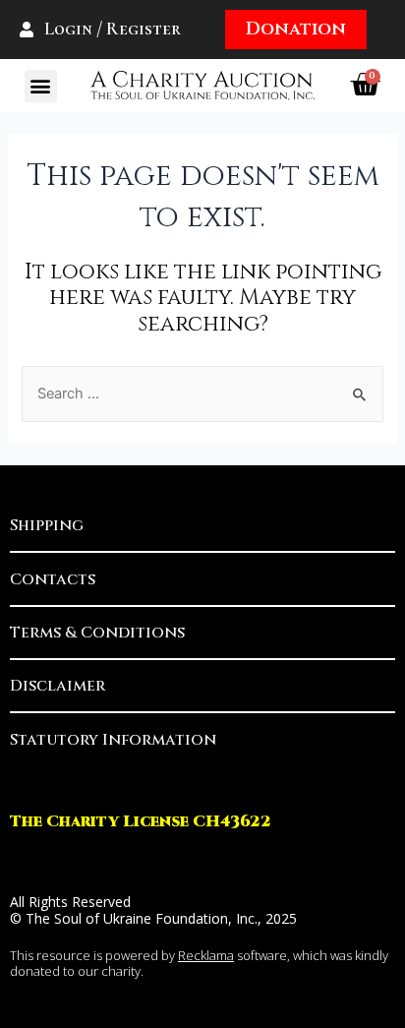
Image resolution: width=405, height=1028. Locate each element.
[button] (41, 86)
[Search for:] (202, 393)
